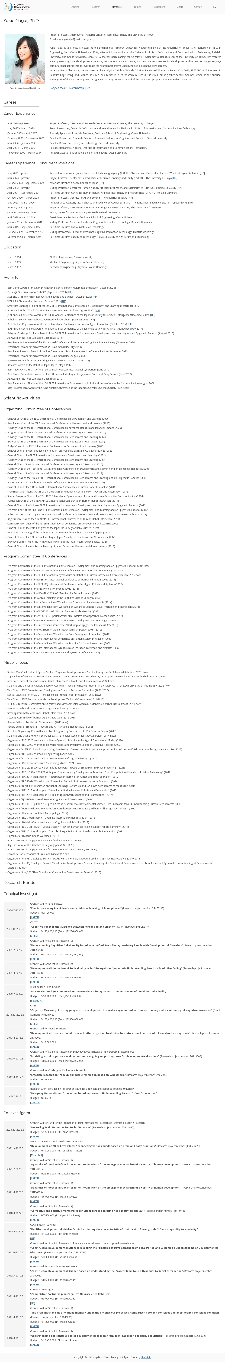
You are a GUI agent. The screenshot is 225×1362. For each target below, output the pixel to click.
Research (95, 6)
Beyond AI (36, 1000)
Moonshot (36, 1155)
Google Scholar (58, 88)
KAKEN (35, 917)
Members (116, 6)
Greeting (74, 6)
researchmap (76, 88)
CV (88, 88)
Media (179, 6)
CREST (34, 935)
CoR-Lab (35, 1102)
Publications (158, 6)
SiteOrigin (146, 1357)
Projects (137, 6)
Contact (198, 6)
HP (202, 173)
